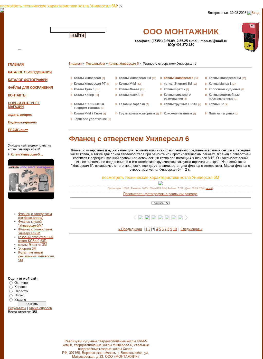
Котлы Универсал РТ (90, 83)
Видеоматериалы (22, 122)
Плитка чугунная (221, 113)
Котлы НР (216, 104)
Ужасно (20, 300)
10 (175, 229)
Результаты (17, 308)
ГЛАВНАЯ (16, 64)
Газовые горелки (132, 104)
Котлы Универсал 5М (225, 78)
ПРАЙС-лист (18, 130)
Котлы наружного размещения (177, 96)
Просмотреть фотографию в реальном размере (160, 194)
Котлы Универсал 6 (124, 63)
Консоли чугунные (178, 113)
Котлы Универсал (87, 78)
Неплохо (21, 291)
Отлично (21, 283)
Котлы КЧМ (127, 83)
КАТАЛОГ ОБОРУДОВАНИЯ (30, 72)
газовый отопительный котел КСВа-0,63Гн (35, 239)
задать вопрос (20, 115)
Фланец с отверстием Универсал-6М (35, 231)
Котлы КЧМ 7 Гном (88, 113)
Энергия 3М (27, 248)
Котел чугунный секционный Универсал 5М (36, 256)
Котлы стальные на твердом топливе (89, 106)
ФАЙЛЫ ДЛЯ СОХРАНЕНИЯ (30, 88)
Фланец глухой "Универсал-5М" (30, 223)
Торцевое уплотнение (90, 119)
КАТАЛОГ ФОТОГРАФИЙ (28, 80)
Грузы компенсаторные (137, 113)
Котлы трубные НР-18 (180, 104)
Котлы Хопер (84, 95)
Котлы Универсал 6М (135, 78)
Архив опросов (40, 308)
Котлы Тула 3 (84, 89)
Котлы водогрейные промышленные (224, 96)
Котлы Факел (129, 89)
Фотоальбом (95, 63)
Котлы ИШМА (129, 95)
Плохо (19, 295)
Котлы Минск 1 (220, 83)
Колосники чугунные (224, 89)
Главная (75, 63)
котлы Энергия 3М (32, 245)
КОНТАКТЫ (17, 95)
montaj (209, 188)
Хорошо (20, 287)
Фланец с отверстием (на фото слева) (35, 216)
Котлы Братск (174, 89)
